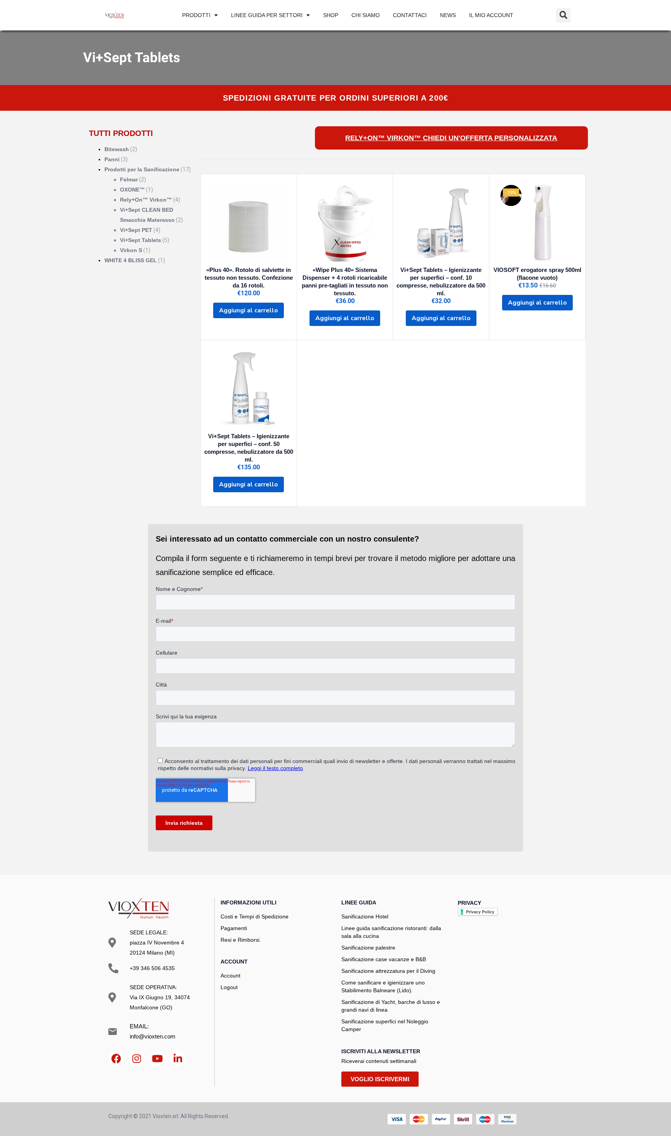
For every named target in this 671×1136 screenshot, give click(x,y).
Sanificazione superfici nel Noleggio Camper (384, 1025)
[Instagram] (136, 1058)
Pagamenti (234, 928)
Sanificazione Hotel (364, 916)
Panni (112, 159)
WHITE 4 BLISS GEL (130, 260)
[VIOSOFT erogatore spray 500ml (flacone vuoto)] (537, 222)
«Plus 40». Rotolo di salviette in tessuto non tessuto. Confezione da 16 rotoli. (249, 278)
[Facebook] (116, 1058)
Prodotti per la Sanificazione (141, 169)
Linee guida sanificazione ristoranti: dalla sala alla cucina (391, 932)
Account (230, 975)
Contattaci (410, 15)
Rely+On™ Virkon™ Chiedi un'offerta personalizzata (451, 138)
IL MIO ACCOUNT (491, 15)
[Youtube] (157, 1058)
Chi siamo (365, 15)
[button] (563, 15)
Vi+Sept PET (136, 230)
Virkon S (131, 250)
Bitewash (116, 149)
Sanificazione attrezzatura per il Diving (388, 971)
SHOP (330, 15)
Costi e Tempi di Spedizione (255, 916)
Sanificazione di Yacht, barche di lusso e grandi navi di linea (390, 1006)
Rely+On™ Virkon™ (146, 200)
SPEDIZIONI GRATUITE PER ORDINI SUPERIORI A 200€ (335, 98)
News (448, 15)
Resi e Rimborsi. (241, 940)
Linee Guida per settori (266, 15)
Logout (229, 987)
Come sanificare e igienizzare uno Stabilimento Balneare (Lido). (383, 986)
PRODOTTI (196, 15)
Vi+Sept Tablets (140, 240)
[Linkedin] (178, 1058)
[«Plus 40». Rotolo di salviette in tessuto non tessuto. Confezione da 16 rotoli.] (248, 222)
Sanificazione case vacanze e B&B (383, 959)
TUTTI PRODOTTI (121, 133)
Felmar (129, 179)
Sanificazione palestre (368, 947)
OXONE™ (132, 189)
